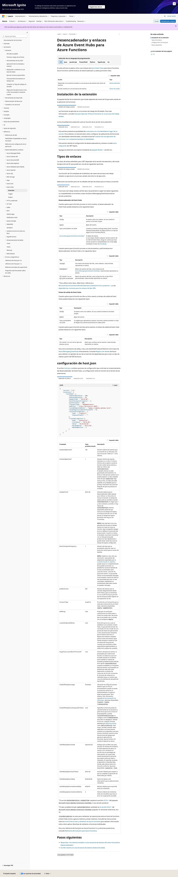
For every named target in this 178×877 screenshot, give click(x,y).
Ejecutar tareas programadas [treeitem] (16, 75)
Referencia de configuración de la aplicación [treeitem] (15, 145)
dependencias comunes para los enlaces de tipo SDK (77, 288)
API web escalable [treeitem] (12, 54)
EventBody (103, 244)
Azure (65, 34)
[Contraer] (27, 32)
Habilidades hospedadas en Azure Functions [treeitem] (16, 140)
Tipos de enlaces (156, 40)
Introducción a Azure (168, 21)
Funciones (72, 34)
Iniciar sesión (171, 16)
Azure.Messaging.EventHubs (69, 351)
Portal (156, 21)
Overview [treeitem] (11, 190)
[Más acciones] (119, 34)
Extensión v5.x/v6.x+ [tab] (64, 378)
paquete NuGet (96, 150)
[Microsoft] (3, 16)
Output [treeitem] (10, 197)
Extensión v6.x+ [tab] (63, 127)
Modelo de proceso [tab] (83, 107)
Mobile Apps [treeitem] (10, 214)
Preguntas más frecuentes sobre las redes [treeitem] (15, 272)
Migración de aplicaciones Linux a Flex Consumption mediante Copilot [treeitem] (17, 92)
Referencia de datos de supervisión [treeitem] (16, 267)
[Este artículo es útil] (152, 54)
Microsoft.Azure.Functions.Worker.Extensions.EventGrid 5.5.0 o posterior (84, 286)
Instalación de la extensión (160, 37)
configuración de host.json (159, 42)
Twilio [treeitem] (8, 247)
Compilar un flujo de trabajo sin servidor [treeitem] (16, 85)
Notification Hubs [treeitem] (12, 217)
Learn (59, 34)
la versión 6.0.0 (105, 807)
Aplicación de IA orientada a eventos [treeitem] (15, 65)
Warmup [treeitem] (9, 250)
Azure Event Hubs (97, 68)
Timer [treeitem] (8, 243)
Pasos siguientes (156, 45)
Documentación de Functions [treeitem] (13, 40)
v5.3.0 (105, 800)
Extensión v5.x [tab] (75, 127)
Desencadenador (114, 83)
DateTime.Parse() (111, 723)
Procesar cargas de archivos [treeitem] (15, 57)
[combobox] (14, 36)
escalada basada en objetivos (106, 562)
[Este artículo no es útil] (154, 54)
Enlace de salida (114, 89)
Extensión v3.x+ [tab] (87, 127)
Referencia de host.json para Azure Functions (81, 831)
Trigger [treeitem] (10, 194)
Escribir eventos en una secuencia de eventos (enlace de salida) (83, 848)
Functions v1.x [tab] (99, 127)
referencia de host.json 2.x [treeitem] (13, 260)
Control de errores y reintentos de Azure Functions (82, 822)
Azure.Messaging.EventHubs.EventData (71, 236)
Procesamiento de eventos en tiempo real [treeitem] (16, 80)
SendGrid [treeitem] (10, 228)
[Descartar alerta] (174, 3)
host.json (67, 368)
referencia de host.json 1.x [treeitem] (13, 264)
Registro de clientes (103, 351)
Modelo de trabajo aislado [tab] (66, 107)
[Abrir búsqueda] (165, 16)
